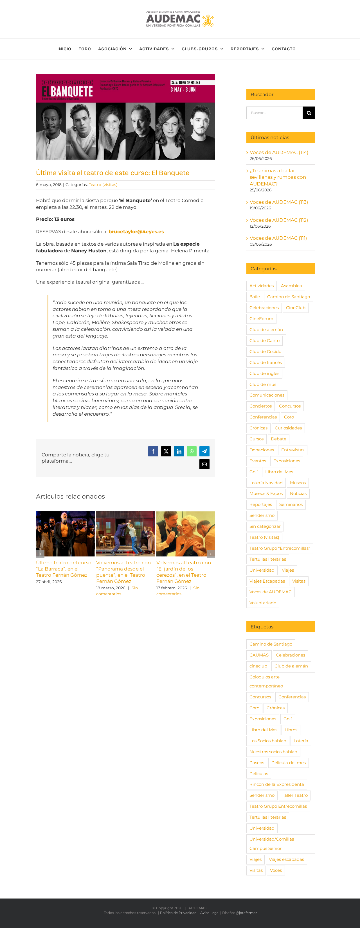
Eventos (257, 460)
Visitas (298, 581)
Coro (289, 417)
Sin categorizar (265, 526)
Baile (254, 296)
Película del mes (288, 762)
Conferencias (263, 417)
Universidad (261, 570)
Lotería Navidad (266, 482)
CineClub (295, 307)
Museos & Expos (266, 493)
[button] (40, 554)
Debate (278, 439)
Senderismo (261, 515)
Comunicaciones (266, 395)
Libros (291, 729)
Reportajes (260, 504)
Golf (253, 471)
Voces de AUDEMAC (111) (278, 238)
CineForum (261, 318)
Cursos (256, 439)
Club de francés (265, 362)
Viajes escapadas (286, 859)
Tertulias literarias (267, 559)
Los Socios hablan (267, 740)
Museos (298, 482)
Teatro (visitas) (103, 184)
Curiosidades (288, 428)
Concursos (290, 406)
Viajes (288, 570)
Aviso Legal (209, 913)
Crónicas (258, 428)
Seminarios (291, 504)
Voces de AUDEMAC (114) (279, 152)
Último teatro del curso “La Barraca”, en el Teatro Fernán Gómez (63, 569)
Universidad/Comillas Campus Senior (271, 843)
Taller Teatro (295, 795)
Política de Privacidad (178, 913)
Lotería (301, 740)
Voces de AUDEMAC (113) (279, 202)
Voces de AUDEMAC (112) (279, 220)
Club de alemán (266, 329)
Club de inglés (264, 373)
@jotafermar (246, 913)
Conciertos (260, 406)
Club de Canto (264, 340)
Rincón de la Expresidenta (276, 784)
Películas (258, 773)
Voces (276, 870)
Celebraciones (264, 307)
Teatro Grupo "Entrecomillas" (279, 548)
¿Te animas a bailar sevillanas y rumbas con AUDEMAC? (278, 177)
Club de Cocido (265, 351)
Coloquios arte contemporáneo (266, 681)
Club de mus (262, 384)
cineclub (258, 666)
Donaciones (261, 449)
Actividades (261, 285)
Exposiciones (286, 460)
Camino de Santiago (288, 296)
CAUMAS (259, 655)
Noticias (298, 493)
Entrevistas (292, 449)
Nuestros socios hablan (273, 751)
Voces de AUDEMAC (270, 591)
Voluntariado (262, 602)
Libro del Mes (279, 471)
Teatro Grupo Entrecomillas (278, 806)
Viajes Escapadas (267, 581)
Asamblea (291, 285)
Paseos (256, 762)
